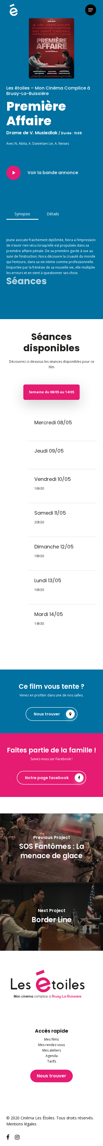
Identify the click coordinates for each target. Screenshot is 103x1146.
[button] (90, 10)
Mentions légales (21, 1124)
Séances (26, 281)
